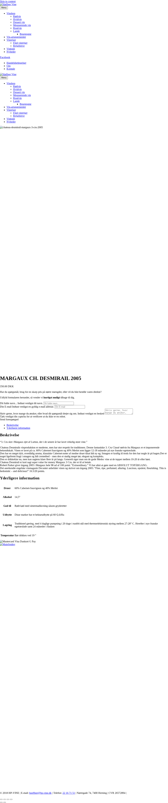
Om (8, 65)
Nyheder (11, 51)
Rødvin (17, 16)
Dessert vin (19, 22)
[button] (9, 419)
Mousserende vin (22, 25)
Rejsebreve (19, 45)
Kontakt (11, 68)
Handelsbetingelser (16, 62)
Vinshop (11, 13)
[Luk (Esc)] (11, 799)
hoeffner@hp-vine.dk (40, 793)
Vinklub (11, 48)
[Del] (8, 799)
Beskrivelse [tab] (13, 425)
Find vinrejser (20, 42)
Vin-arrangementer (16, 37)
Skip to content (8, 1)
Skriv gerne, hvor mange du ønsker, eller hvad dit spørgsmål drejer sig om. (38, 413)
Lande (16, 31)
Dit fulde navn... (8, 403)
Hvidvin (17, 19)
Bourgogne (25, 34)
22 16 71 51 (69, 793)
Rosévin (17, 28)
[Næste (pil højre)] (4, 802)
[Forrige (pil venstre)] (1, 802)
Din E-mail (5, 406)
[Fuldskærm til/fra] (4, 799)
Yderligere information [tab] (18, 428)
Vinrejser (11, 40)
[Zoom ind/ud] (1, 799)
